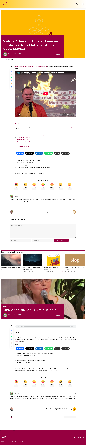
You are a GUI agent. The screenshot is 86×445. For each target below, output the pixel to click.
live (48, 368)
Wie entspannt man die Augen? (23, 137)
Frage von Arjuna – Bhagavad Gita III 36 (26, 162)
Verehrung (40, 370)
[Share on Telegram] (11, 80)
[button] (77, 4)
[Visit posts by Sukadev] (5, 54)
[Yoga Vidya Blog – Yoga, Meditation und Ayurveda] (3, 437)
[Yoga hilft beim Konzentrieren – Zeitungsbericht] (53, 260)
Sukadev (5, 37)
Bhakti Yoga (26, 368)
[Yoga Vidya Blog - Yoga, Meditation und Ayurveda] (4, 4)
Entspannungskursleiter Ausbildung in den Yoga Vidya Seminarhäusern (33, 167)
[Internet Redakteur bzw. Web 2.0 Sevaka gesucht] (75, 260)
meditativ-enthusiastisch (67, 368)
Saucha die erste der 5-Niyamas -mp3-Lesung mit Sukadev (31, 360)
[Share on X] (11, 74)
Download (31, 331)
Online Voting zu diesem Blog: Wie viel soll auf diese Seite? (32, 268)
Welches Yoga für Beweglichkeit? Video (26, 355)
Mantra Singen (58, 368)
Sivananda (21, 370)
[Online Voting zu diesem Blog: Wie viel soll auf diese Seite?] (32, 260)
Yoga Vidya (72, 127)
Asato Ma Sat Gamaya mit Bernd (24, 358)
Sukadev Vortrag (40, 173)
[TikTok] (84, 437)
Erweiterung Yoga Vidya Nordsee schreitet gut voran (29, 160)
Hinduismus (20, 123)
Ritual (16, 123)
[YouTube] (80, 437)
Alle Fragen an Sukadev (22, 144)
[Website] (75, 196)
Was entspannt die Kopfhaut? (23, 141)
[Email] (11, 83)
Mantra (5, 306)
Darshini (31, 368)
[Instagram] (82, 437)
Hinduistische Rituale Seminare (23, 139)
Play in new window (23, 331)
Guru (37, 368)
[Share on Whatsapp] (11, 77)
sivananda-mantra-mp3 (29, 370)
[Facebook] (78, 437)
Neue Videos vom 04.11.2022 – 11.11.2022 (27, 158)
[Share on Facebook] (11, 71)
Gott (34, 368)
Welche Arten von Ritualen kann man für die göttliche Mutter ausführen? (31, 66)
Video (9, 37)
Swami (16, 341)
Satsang (17, 370)
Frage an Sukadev (24, 173)
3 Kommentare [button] (70, 416)
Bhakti (22, 368)
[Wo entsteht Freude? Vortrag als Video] (11, 260)
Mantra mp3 (52, 368)
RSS (21, 332)
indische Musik (41, 368)
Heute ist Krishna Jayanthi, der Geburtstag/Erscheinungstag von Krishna (34, 165)
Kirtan (46, 368)
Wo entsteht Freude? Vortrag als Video (10, 267)
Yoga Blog (45, 370)
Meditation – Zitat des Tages (23, 362)
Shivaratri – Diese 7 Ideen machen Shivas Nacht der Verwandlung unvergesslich (36, 353)
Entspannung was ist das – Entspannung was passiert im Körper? (31, 135)
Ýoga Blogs (50, 370)
